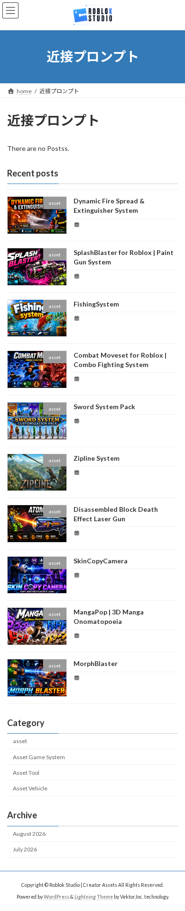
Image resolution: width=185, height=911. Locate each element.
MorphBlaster (96, 663)
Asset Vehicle (30, 788)
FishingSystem (96, 304)
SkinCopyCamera (101, 561)
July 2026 (25, 849)
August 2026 (29, 833)
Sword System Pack (104, 407)
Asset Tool (26, 772)
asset (20, 741)
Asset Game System (39, 757)
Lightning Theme (93, 897)
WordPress (56, 897)
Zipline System (97, 458)
